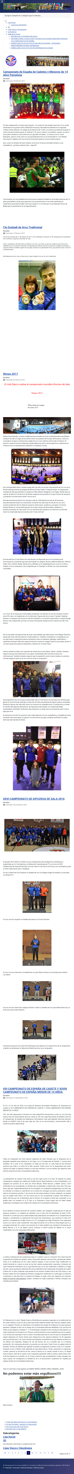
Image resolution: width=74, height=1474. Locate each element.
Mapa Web (9, 1467)
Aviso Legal (16, 1467)
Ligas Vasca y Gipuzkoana (17, 1448)
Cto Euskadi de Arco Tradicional (22, 227)
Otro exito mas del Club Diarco (17, 1427)
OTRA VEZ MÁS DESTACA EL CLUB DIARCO (21, 1422)
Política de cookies (39, 1467)
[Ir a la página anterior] (9, 1453)
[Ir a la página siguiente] (48, 1453)
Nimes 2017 (10, 374)
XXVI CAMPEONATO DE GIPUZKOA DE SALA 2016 (34, 798)
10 (32, 1453)
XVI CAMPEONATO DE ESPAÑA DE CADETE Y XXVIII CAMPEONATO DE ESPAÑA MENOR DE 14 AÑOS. (35, 1090)
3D (4, 1440)
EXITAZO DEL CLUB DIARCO (16, 1429)
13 (44, 1453)
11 (36, 1453)
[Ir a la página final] (52, 1453)
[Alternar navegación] (2, 1)
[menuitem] (12, 23)
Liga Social (9, 1436)
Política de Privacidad (26, 1467)
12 (40, 1453)
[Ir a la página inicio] (5, 1453)
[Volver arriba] (70, 1470)
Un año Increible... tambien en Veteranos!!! (21, 1424)
